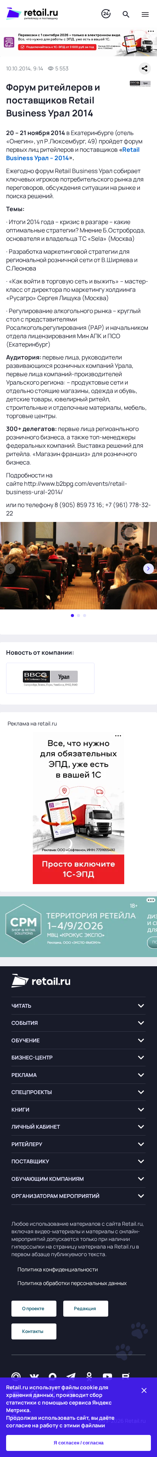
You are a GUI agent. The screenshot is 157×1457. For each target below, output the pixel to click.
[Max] (52, 1376)
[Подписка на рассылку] (16, 1376)
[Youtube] (107, 1376)
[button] (78, 1005)
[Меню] (145, 14)
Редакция (85, 1308)
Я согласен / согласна (79, 1443)
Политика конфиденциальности (58, 1269)
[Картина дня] (106, 14)
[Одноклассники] (89, 1376)
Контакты (32, 1331)
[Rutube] (125, 1376)
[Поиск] (126, 14)
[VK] (34, 1376)
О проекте (33, 1308)
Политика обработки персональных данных (72, 1283)
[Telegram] (70, 1376)
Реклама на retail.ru (32, 723)
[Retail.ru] (46, 13)
